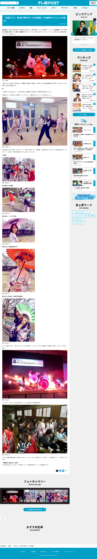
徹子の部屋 (76, 219)
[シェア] (60, 471)
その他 (75, 8)
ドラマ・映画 (10, 8)
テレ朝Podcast (77, 212)
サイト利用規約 (55, 551)
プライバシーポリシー (69, 551)
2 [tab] (83, 44)
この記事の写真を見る (34, 510)
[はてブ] (63, 471)
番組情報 (92, 215)
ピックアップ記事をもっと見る (83, 50)
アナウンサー (64, 8)
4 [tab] (86, 44)
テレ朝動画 (32, 551)
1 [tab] (81, 44)
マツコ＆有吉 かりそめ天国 (80, 215)
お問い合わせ (43, 551)
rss (94, 27)
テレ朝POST (48, 3)
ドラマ (2, 518)
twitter (94, 19)
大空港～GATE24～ (78, 223)
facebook (94, 23)
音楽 (31, 8)
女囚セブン (11, 462)
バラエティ (22, 8)
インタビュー (85, 8)
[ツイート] (57, 471)
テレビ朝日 (22, 551)
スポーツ (54, 8)
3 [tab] (84, 44)
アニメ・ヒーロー (42, 8)
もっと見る (83, 114)
